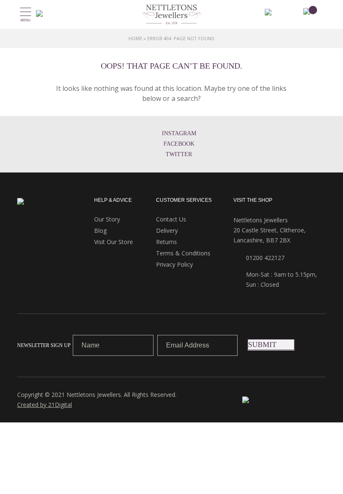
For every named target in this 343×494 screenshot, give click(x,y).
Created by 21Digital (44, 405)
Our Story (107, 219)
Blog (100, 230)
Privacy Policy (174, 264)
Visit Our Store (113, 242)
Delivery (167, 230)
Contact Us (171, 219)
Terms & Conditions (183, 253)
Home (135, 38)
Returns (166, 242)
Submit (262, 344)
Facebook (179, 144)
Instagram (179, 133)
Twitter (179, 154)
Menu (25, 20)
